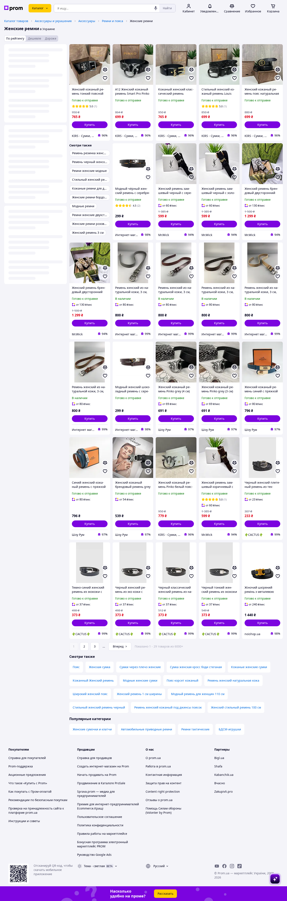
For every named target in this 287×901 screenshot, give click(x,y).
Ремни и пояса (112, 21)
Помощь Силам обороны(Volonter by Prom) (163, 810)
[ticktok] (239, 866)
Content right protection (163, 792)
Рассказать (165, 894)
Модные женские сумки (140, 680)
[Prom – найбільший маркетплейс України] (13, 8)
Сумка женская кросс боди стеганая (196, 667)
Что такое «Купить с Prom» (27, 783)
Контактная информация (164, 775)
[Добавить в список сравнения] (105, 69)
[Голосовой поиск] (155, 8)
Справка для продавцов (94, 758)
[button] (90, 124)
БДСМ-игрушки (230, 729)
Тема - (94, 866)
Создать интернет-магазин (96, 766)
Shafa (218, 766)
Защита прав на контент (164, 783)
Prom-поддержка (20, 766)
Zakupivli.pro (223, 792)
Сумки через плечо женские (140, 667)
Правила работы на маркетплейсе (102, 834)
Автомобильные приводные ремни (146, 729)
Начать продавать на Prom (96, 775)
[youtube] (216, 866)
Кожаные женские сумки (249, 667)
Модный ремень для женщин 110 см (197, 694)
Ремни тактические (195, 729)
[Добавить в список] (105, 78)
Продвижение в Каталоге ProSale (101, 783)
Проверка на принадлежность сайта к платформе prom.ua (36, 810)
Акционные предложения (27, 775)
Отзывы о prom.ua (159, 800)
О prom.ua (153, 758)
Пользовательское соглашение (99, 817)
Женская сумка (99, 667)
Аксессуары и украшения (53, 21)
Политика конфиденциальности (100, 825)
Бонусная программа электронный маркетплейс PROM (102, 844)
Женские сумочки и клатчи (92, 729)
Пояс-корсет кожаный (182, 680)
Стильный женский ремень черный (99, 707)
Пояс (76, 667)
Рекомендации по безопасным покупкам (37, 800)
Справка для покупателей (27, 758)
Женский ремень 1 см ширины (139, 694)
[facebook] (224, 866)
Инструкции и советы (24, 821)
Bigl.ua (219, 758)
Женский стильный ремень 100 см (236, 707)
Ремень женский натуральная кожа (233, 680)
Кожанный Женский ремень (93, 680)
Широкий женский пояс (90, 694)
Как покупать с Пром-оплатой (29, 792)
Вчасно (219, 783)
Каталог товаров (16, 21)
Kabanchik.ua (223, 775)
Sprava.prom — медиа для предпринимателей (96, 794)
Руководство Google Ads (94, 855)
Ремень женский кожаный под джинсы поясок (168, 707)
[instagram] (231, 866)
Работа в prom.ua (158, 766)
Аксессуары (86, 21)
